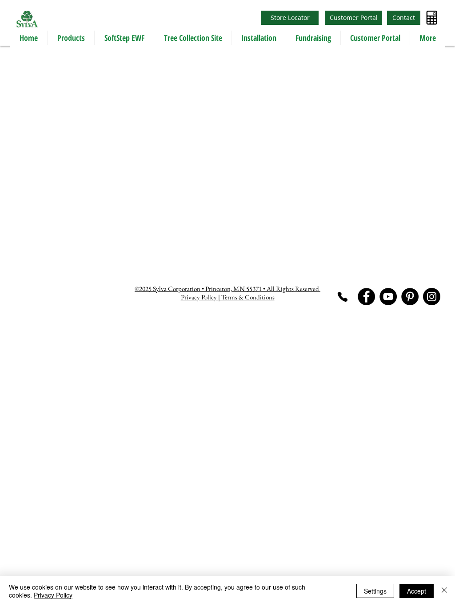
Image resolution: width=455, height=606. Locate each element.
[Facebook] (366, 296)
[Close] (444, 591)
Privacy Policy (53, 594)
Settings (375, 590)
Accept (416, 590)
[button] (70, 38)
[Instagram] (431, 296)
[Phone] (342, 296)
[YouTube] (388, 296)
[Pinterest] (410, 296)
